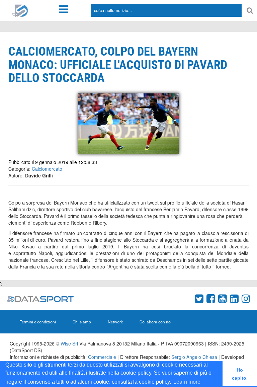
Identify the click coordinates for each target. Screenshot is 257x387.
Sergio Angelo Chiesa (194, 357)
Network (115, 322)
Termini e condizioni (38, 322)
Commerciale (102, 357)
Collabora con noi (156, 322)
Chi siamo (82, 322)
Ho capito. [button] (240, 374)
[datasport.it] (20, 10)
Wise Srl (69, 343)
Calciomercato (47, 168)
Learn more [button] (186, 382)
